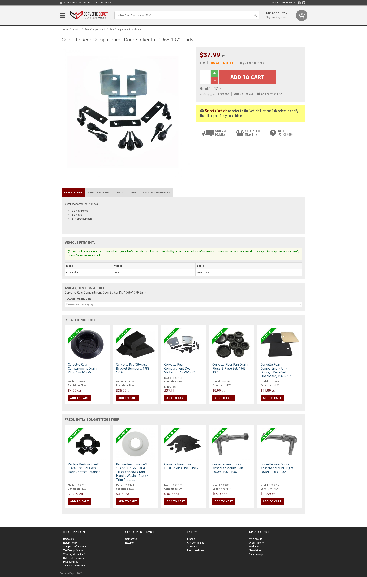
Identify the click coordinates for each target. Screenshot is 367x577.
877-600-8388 (69, 2)
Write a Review (243, 93)
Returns (129, 542)
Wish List (254, 546)
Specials (192, 546)
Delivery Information (74, 558)
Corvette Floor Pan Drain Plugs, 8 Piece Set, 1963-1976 (230, 368)
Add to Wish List (271, 93)
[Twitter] (303, 3)
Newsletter (255, 550)
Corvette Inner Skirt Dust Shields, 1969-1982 (181, 466)
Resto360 (68, 538)
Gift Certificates (195, 542)
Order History (256, 542)
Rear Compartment (95, 29)
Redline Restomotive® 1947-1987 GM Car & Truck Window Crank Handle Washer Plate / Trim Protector (132, 472)
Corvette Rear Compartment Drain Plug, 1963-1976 (82, 368)
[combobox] (183, 304)
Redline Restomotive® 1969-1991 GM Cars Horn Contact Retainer (84, 468)
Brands (191, 538)
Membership (256, 554)
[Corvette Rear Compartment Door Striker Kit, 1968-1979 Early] (127, 111)
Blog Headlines (195, 550)
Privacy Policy (70, 561)
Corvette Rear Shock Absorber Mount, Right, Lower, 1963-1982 (277, 468)
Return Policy (70, 542)
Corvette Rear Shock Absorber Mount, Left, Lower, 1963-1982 (228, 468)
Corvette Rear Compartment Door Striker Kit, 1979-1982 (179, 368)
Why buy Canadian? (74, 554)
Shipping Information (75, 546)
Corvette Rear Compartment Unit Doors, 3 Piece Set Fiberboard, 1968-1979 (277, 370)
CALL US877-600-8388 (285, 132)
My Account (255, 538)
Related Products (156, 192)
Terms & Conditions (74, 565)
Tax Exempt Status (73, 550)
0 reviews (223, 93)
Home (65, 29)
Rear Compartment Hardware (125, 29)
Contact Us (87, 2)
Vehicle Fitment (99, 192)
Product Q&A (127, 192)
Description (73, 192)
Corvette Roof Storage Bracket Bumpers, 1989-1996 (133, 368)
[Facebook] (299, 3)
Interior (76, 29)
